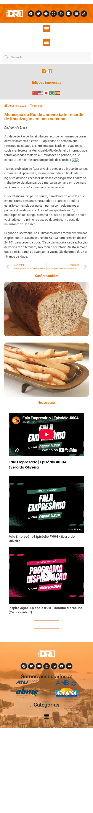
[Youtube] (46, 13)
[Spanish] (58, 93)
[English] (41, 93)
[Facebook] (31, 13)
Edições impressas (46, 82)
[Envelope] (69, 13)
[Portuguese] (52, 93)
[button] (46, 28)
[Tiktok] (84, 13)
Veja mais (46, 624)
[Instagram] (53, 13)
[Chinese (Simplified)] (35, 93)
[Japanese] (46, 93)
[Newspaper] (76, 13)
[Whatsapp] (61, 13)
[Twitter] (38, 13)
